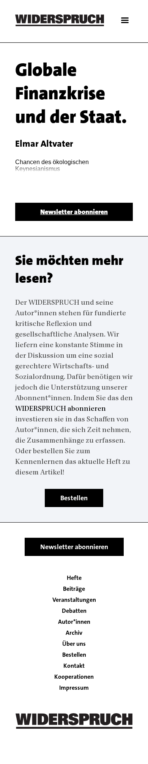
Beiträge (74, 589)
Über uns (74, 644)
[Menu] (124, 21)
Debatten (74, 611)
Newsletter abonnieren (74, 211)
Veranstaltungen (74, 600)
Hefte (74, 578)
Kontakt (74, 666)
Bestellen (74, 498)
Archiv (74, 633)
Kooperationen (74, 677)
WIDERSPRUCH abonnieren (60, 409)
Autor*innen (74, 622)
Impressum (74, 688)
